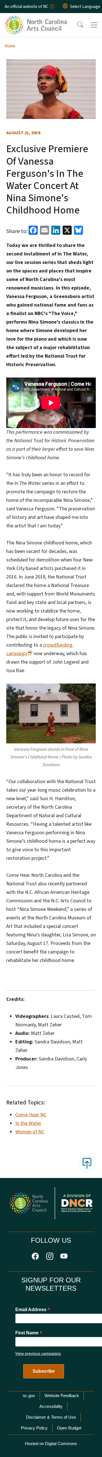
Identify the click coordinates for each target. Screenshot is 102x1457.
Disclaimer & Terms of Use (51, 1417)
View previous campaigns (38, 1353)
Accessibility (51, 1406)
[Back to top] (87, 1163)
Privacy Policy (34, 1427)
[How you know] (51, 6)
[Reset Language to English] (65, 6)
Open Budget (69, 1427)
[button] (76, 25)
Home (10, 46)
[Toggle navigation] (94, 25)
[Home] (36, 19)
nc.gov (29, 1395)
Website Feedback (61, 1395)
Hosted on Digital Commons (51, 1443)
